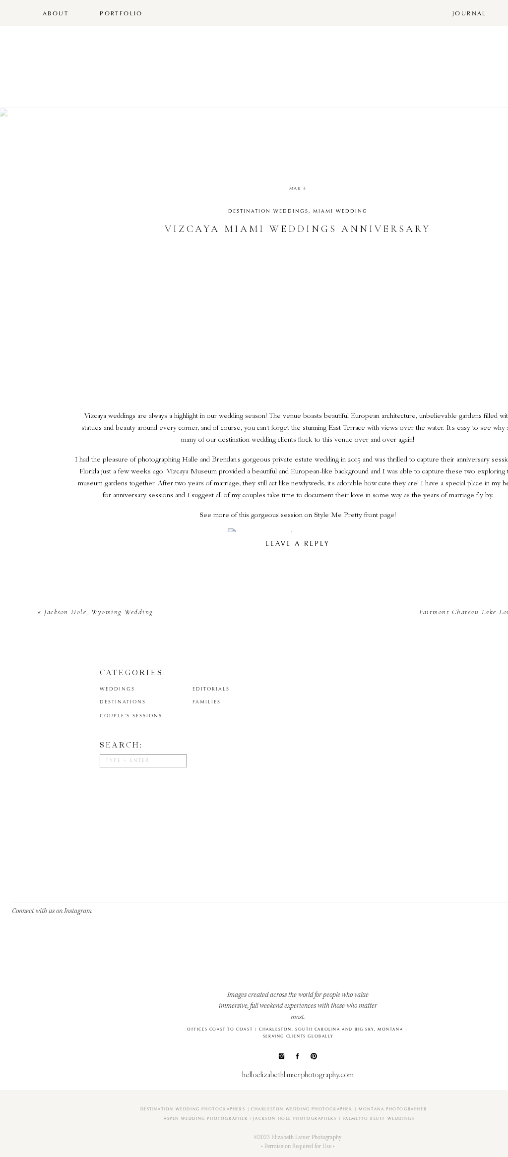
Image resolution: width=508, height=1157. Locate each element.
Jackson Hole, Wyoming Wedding (98, 611)
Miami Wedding (340, 211)
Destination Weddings (268, 211)
